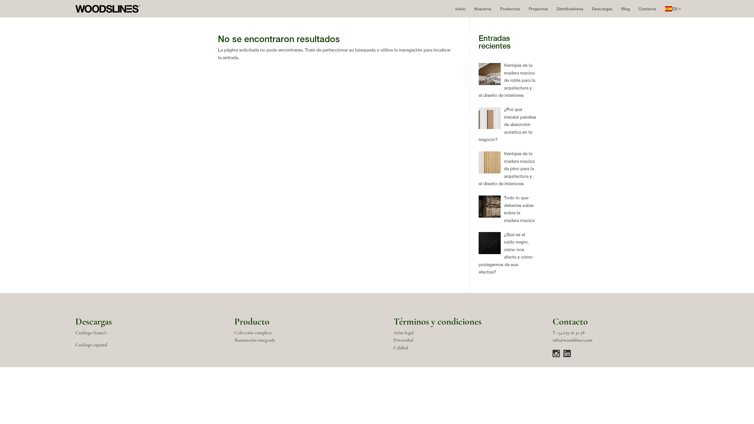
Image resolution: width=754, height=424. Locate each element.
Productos (510, 8)
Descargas (602, 8)
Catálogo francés (91, 333)
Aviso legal (403, 333)
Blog (625, 8)
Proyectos (538, 8)
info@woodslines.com (572, 340)
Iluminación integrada (254, 340)
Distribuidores (570, 8)
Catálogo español (91, 345)
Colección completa (253, 333)
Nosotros (482, 8)
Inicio (460, 8)
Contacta (647, 8)
